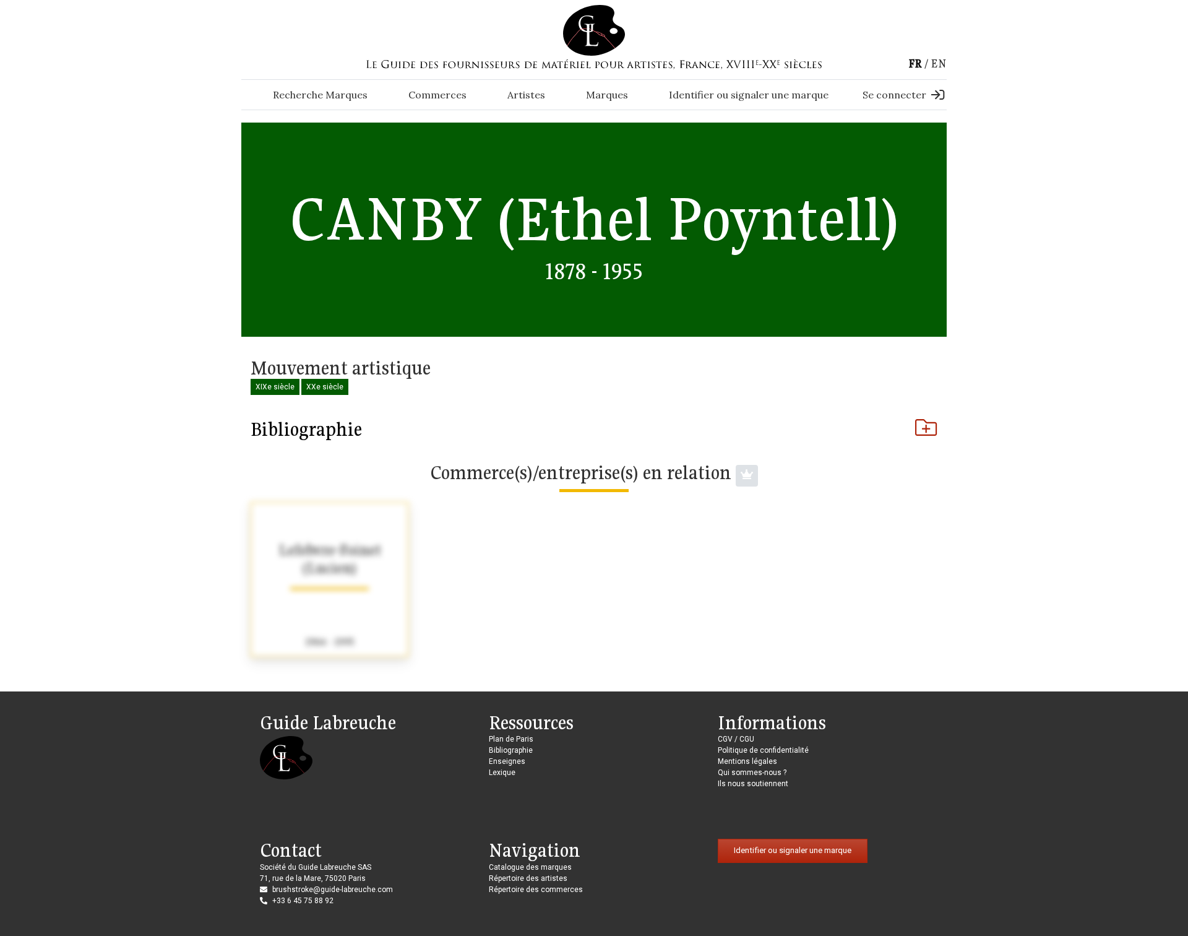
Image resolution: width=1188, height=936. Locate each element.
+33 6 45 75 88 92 (303, 900)
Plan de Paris (511, 739)
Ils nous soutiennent (753, 783)
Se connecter (894, 95)
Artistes (526, 95)
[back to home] (594, 29)
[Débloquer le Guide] (747, 476)
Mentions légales (747, 761)
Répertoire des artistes (528, 878)
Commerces (437, 95)
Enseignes (507, 761)
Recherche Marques (320, 95)
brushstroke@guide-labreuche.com (332, 889)
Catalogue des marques (530, 867)
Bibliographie (306, 429)
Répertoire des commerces (536, 889)
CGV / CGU (736, 739)
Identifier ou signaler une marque (749, 95)
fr (915, 63)
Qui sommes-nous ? (752, 772)
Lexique (502, 772)
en (939, 63)
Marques (607, 95)
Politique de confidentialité (763, 750)
